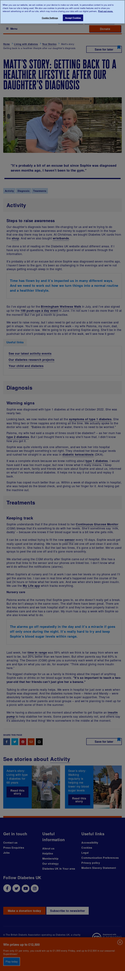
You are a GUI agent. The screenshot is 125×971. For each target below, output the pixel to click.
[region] (62, 12)
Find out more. (105, 11)
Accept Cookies (73, 17)
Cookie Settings (50, 17)
